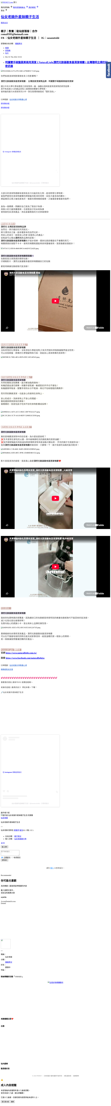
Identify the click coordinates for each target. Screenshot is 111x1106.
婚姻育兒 (18, 44)
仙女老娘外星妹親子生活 (20, 17)
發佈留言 (4, 860)
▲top (3, 843)
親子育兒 (17, 836)
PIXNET (39, 1076)
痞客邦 (16, 830)
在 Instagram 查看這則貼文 (12, 152)
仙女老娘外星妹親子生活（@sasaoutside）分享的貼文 (30, 183)
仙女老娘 (4, 818)
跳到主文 (4, 23)
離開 (12, 1102)
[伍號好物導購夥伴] (55, 982)
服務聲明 (76, 1076)
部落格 (7, 50)
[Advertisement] (55, 1000)
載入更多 (4, 847)
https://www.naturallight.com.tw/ (21, 653)
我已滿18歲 (5, 1102)
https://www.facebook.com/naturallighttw (25, 658)
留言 (21, 830)
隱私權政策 (67, 1076)
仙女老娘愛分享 (20, 839)
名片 (7, 53)
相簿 (7, 48)
